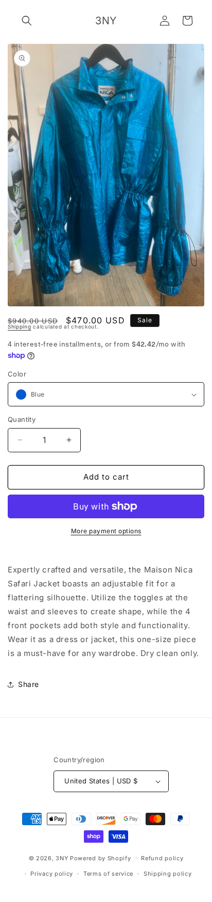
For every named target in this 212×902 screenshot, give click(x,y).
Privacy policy (51, 873)
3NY (62, 857)
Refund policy (162, 858)
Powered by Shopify (100, 857)
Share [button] (28, 684)
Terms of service (108, 873)
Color (17, 374)
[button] (26, 20)
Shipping (19, 326)
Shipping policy (168, 873)
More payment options (106, 531)
